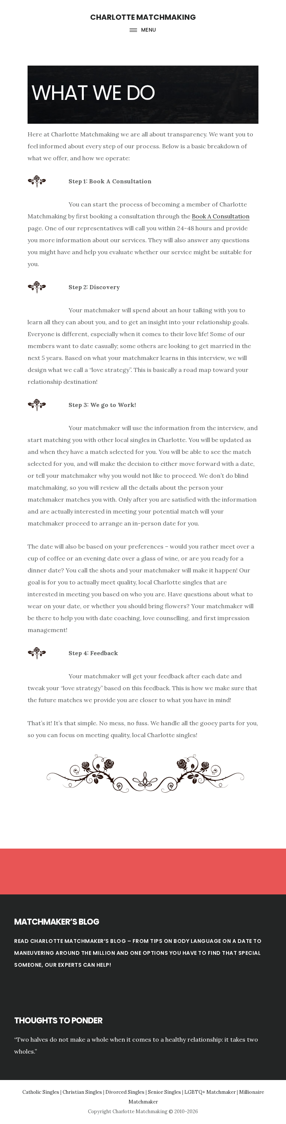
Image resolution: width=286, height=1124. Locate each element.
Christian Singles (82, 1092)
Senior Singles (164, 1092)
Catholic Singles (40, 1092)
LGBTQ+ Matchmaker (210, 1092)
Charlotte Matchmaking (143, 17)
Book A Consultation (221, 216)
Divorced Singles (124, 1092)
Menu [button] (148, 30)
